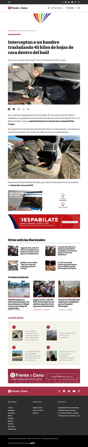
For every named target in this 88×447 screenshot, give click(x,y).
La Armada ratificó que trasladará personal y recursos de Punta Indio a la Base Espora (33, 355)
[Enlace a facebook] (65, 2)
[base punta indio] (17, 356)
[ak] (13, 265)
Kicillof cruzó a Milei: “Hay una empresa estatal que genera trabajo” (28, 265)
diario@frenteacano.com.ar (67, 410)
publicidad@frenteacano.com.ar (69, 407)
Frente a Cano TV (38, 410)
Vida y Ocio (11, 426)
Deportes (11, 418)
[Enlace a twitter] (69, 2)
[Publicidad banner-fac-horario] (44, 376)
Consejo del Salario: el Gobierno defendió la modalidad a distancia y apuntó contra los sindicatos (67, 251)
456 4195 (69, 413)
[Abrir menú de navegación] (9, 2)
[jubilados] (13, 251)
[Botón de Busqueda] (79, 2)
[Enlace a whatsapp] (62, 2)
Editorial (10, 421)
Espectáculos (12, 429)
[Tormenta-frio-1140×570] (52, 335)
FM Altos (35, 413)
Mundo (11, 310)
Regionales (11, 410)
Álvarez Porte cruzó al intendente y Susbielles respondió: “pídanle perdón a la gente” (67, 355)
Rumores (11, 424)
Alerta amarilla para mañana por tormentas (67, 335)
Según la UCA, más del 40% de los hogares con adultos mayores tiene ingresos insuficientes (29, 251)
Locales (61, 310)
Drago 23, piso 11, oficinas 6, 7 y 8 (69, 416)
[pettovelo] (50, 251)
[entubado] (17, 335)
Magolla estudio (25, 443)
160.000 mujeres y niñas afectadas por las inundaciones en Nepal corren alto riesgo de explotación (18, 304)
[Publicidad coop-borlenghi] (44, 20)
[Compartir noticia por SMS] (23, 109)
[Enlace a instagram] (75, 2)
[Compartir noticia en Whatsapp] (19, 109)
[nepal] (19, 289)
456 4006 (75, 413)
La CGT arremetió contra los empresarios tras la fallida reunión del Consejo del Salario (67, 265)
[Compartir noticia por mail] (28, 109)
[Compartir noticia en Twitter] (14, 109)
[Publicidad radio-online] (25, 200)
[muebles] (69, 289)
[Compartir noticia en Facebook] (9, 109)
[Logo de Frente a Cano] (17, 7)
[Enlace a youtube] (72, 2)
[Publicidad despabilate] (44, 221)
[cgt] (50, 265)
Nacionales (12, 31)
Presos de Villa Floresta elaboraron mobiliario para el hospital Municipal (69, 303)
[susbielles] (52, 356)
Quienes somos (37, 407)
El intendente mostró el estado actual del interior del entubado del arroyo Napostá (32, 335)
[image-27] (44, 84)
